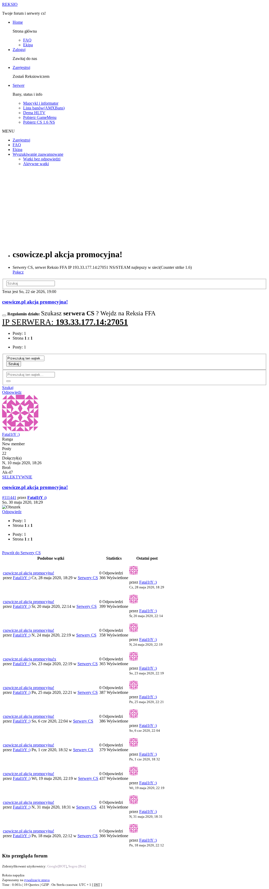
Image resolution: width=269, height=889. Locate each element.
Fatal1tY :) (11, 434)
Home (18, 22)
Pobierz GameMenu (39, 117)
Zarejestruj (21, 67)
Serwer (18, 85)
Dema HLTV (34, 112)
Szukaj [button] (7, 387)
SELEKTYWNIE (17, 477)
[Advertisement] (134, 207)
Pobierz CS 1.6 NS (39, 122)
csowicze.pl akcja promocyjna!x (29, 659)
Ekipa (28, 45)
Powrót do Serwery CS (21, 552)
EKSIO (10, 4)
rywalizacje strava (37, 880)
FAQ (27, 40)
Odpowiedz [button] (12, 392)
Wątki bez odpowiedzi (41, 159)
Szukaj (13, 364)
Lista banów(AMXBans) (44, 108)
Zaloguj (19, 49)
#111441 (9, 497)
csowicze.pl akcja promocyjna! (35, 302)
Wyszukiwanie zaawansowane (38, 154)
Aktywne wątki (36, 163)
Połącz (18, 272)
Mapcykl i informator (40, 103)
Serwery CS (88, 577)
